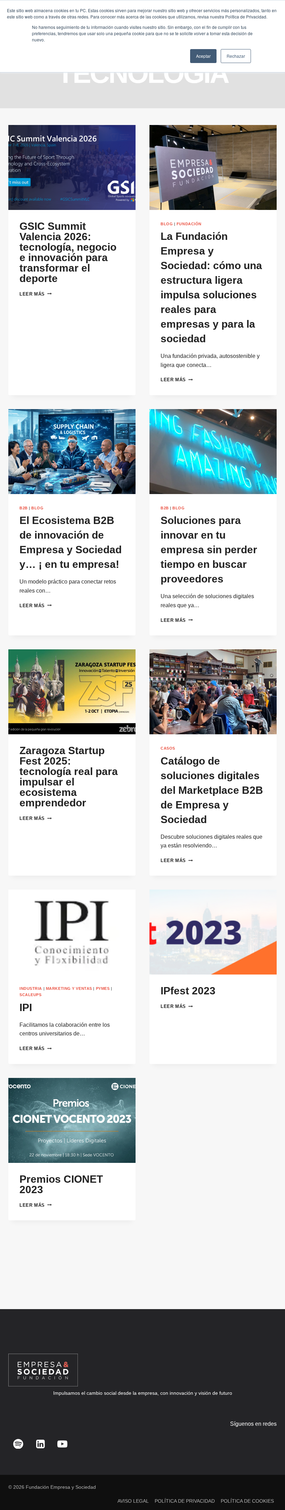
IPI (25, 1007)
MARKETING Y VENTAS (69, 988)
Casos (168, 748)
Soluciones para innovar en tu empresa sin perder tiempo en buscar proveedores (209, 550)
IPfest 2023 (188, 990)
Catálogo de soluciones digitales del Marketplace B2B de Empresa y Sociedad (212, 790)
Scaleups (30, 995)
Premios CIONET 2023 (61, 1184)
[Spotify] (18, 1444)
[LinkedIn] (40, 1444)
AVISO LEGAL (133, 1501)
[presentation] (72, 167)
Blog (167, 224)
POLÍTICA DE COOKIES (247, 1501)
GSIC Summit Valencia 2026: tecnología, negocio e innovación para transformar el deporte (67, 252)
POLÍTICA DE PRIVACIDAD (185, 1501)
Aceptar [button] (203, 56)
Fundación (189, 224)
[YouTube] (62, 1444)
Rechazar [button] (236, 56)
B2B (23, 508)
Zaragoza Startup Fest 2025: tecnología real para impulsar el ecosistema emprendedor (68, 776)
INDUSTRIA (30, 988)
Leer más (35, 294)
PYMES (103, 988)
